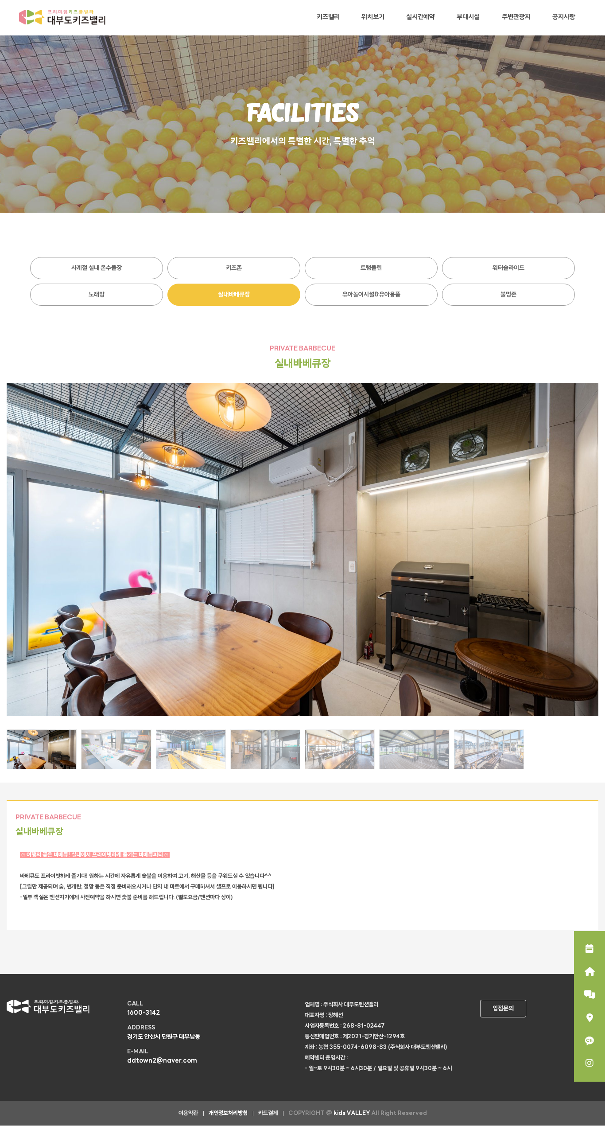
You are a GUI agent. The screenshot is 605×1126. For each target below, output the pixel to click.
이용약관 (188, 1113)
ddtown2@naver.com (162, 1061)
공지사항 (563, 17)
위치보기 (372, 17)
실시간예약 (420, 17)
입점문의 (503, 1008)
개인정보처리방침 (228, 1113)
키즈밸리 (328, 17)
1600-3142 (143, 1013)
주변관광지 (516, 17)
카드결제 (268, 1113)
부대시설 (468, 17)
